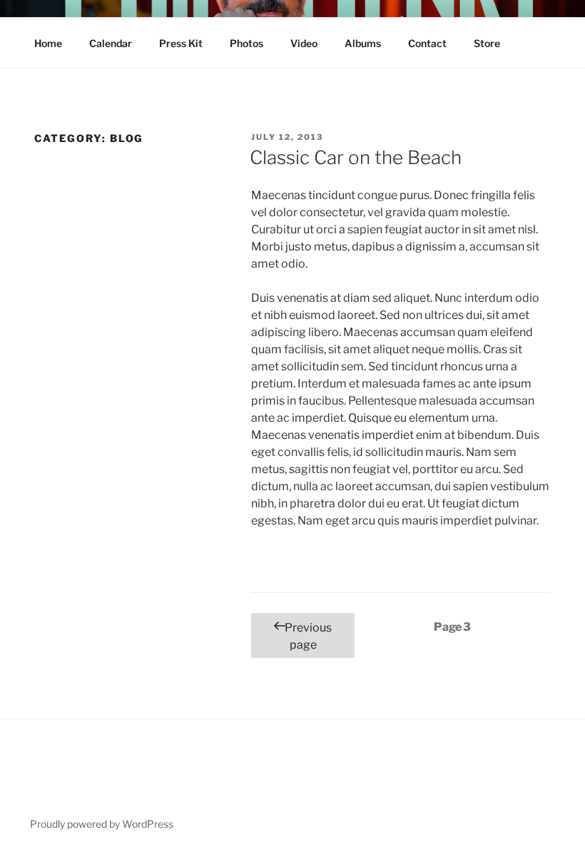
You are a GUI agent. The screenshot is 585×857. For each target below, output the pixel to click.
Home (48, 43)
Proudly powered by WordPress (101, 824)
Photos (246, 43)
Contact (427, 43)
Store (487, 43)
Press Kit (181, 43)
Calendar (110, 43)
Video (303, 43)
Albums (363, 43)
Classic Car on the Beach (356, 157)
